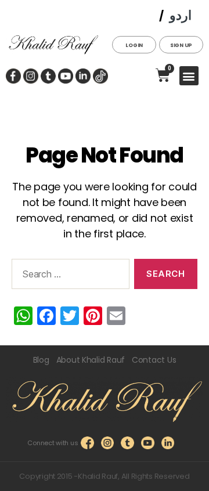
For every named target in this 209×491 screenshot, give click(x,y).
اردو (181, 15)
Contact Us (154, 360)
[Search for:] (68, 276)
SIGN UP (181, 45)
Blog (41, 360)
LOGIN (134, 45)
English (134, 16)
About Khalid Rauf (90, 360)
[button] (189, 75)
